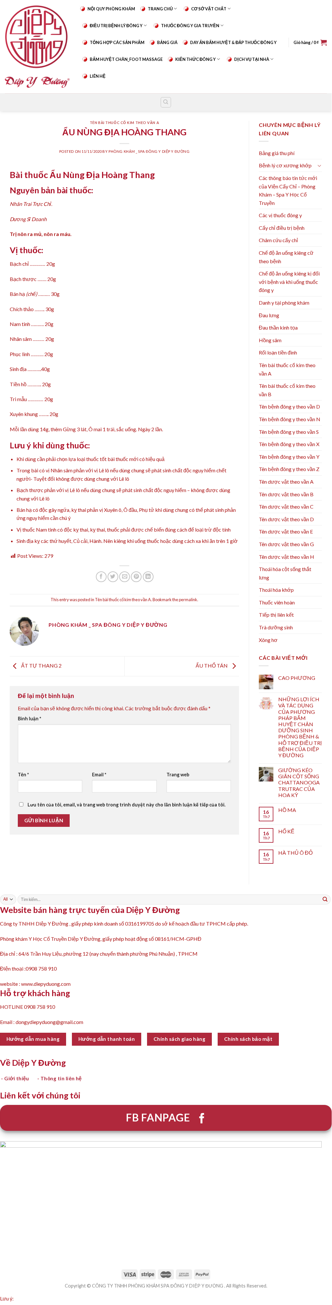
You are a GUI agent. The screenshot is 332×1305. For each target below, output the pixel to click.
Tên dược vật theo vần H (286, 557)
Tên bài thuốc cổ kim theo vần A (124, 122)
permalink (188, 599)
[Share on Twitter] (113, 576)
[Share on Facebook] (101, 576)
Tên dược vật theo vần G (286, 544)
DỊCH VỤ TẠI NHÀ (251, 59)
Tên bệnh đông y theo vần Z (289, 469)
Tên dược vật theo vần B (286, 494)
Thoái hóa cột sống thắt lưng (285, 573)
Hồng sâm (270, 340)
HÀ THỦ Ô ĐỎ (295, 852)
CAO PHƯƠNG (296, 678)
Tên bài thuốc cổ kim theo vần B (287, 390)
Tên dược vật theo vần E (286, 531)
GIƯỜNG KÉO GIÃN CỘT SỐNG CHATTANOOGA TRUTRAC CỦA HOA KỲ (299, 782)
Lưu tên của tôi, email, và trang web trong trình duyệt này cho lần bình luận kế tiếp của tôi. (126, 804)
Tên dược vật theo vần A (286, 481)
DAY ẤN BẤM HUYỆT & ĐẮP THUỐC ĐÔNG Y (233, 42)
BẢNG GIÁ (167, 42)
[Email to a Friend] (124, 576)
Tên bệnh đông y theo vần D (289, 406)
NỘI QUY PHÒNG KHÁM (111, 8)
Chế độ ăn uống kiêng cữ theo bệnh (286, 257)
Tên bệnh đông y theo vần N (289, 419)
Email (99, 774)
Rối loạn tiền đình (278, 352)
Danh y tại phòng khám (284, 302)
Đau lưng (269, 315)
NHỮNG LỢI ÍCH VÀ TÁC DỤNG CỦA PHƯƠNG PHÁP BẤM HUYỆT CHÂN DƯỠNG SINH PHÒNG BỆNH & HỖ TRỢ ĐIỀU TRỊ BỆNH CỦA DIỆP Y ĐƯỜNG (300, 727)
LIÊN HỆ (98, 76)
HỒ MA (287, 810)
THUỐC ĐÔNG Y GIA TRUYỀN (190, 25)
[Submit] (325, 899)
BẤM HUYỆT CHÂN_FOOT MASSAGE (126, 59)
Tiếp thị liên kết (276, 615)
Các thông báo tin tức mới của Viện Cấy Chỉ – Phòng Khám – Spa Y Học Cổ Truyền (288, 190)
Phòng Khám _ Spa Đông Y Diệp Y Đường (149, 151)
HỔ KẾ (286, 831)
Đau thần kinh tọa (278, 327)
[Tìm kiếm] (166, 102)
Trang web (177, 774)
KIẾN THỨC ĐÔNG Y (195, 59)
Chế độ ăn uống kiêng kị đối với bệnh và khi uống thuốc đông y (289, 281)
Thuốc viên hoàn (277, 602)
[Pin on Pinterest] (136, 576)
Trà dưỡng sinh (276, 627)
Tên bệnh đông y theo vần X (289, 444)
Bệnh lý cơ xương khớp (285, 165)
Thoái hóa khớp (276, 590)
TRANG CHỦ (160, 8)
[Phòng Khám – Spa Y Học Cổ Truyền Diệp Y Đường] (37, 46)
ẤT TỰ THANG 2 (41, 665)
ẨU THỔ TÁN (212, 665)
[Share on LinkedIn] (148, 576)
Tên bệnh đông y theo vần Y (289, 457)
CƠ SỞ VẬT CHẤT (208, 8)
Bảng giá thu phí (276, 153)
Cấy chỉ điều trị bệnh (281, 228)
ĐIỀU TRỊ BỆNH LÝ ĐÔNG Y (116, 25)
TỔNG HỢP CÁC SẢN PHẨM (117, 42)
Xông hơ (268, 640)
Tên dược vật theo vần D (286, 519)
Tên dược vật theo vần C (286, 506)
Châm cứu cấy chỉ (278, 240)
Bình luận (29, 718)
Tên (23, 774)
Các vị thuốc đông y (280, 215)
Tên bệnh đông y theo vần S (289, 432)
